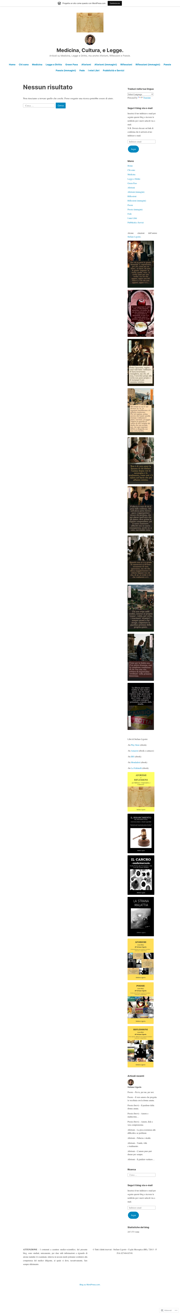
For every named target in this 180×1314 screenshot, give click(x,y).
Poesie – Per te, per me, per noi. (141, 1092)
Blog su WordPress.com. (90, 1284)
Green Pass (71, 64)
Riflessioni (126, 64)
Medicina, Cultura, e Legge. (90, 50)
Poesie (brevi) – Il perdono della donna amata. (141, 1107)
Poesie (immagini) (66, 70)
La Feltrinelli (136, 768)
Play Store (135, 744)
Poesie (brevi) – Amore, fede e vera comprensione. (140, 1123)
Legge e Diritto (54, 64)
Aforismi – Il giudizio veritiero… (141, 1159)
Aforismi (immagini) (105, 64)
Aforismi (86, 64)
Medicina (37, 64)
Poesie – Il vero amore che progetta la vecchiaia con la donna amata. (142, 1099)
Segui (133, 149)
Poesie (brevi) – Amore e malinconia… (138, 1115)
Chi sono (24, 64)
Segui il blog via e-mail (140, 108)
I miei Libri (93, 70)
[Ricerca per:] (39, 105)
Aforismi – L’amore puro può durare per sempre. (140, 1153)
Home (12, 64)
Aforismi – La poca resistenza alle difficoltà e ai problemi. (142, 1131)
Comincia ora (115, 3)
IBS (132, 756)
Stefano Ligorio (134, 236)
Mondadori (135, 762)
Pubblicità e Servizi (113, 70)
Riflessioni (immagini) (148, 64)
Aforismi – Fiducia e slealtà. (139, 1138)
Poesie (167, 64)
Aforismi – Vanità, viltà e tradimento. (137, 1144)
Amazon (134, 750)
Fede (82, 70)
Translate (147, 97)
